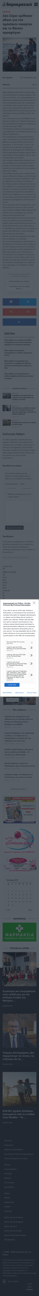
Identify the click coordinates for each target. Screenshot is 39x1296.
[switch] (30, 648)
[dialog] (19, 648)
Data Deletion (7, 692)
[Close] (35, 603)
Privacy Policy (32, 692)
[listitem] (19, 642)
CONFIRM (12, 685)
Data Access (19, 692)
